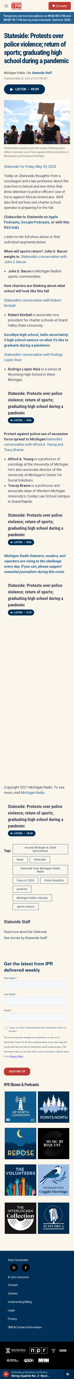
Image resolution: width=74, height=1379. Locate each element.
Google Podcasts (35, 222)
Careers (13, 1293)
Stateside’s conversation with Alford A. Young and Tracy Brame (33, 444)
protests (22, 889)
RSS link (11, 227)
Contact (13, 1285)
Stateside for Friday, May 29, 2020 (30, 166)
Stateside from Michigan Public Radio (40, 870)
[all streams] (69, 1374)
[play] (6, 1374)
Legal (11, 1310)
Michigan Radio (33, 793)
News (20, 859)
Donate (61, 6)
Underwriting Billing (20, 1302)
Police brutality (54, 880)
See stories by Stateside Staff (25, 938)
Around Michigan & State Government (40, 849)
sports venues (26, 906)
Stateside (40, 859)
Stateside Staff (42, 73)
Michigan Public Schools (32, 897)
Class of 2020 (25, 880)
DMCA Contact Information (25, 1327)
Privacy (12, 1318)
